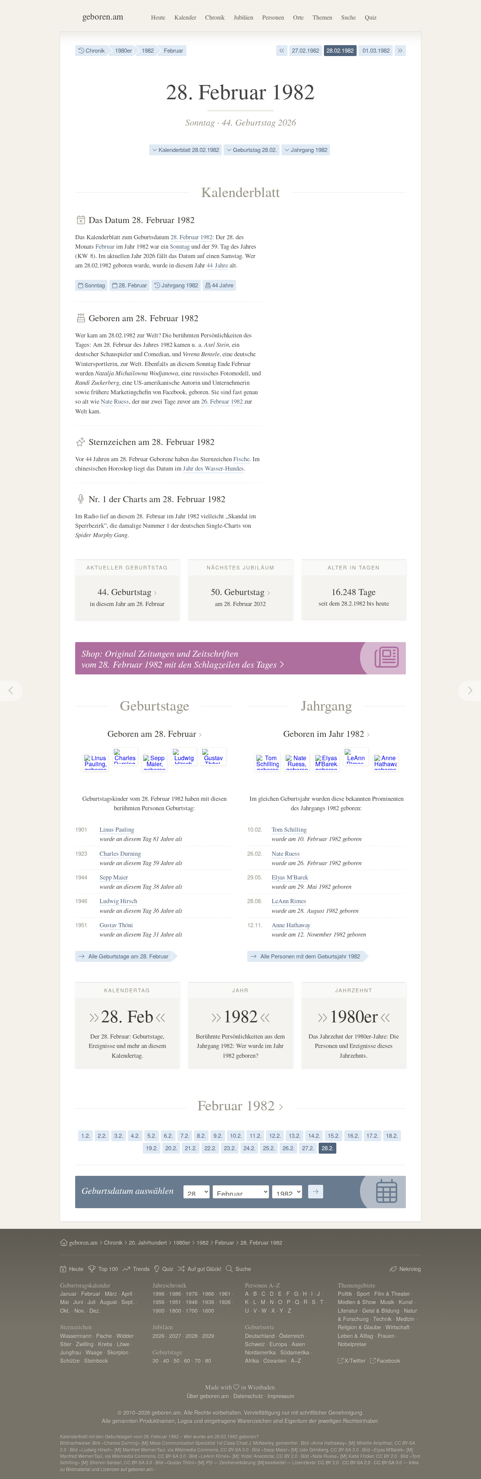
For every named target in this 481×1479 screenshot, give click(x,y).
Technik (382, 1319)
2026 (159, 1335)
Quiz (371, 17)
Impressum (281, 1396)
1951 (175, 1302)
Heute (158, 17)
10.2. (236, 1135)
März (111, 1293)
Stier (65, 1344)
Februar (173, 50)
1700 (192, 1310)
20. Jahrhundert (148, 1242)
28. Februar (185, 236)
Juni (78, 1302)
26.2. (289, 1148)
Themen (322, 17)
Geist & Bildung (380, 1310)
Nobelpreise (352, 1344)
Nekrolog (410, 1268)
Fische (241, 458)
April (126, 1293)
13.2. (295, 1135)
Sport (363, 1293)
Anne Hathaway (291, 924)
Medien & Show (357, 1302)
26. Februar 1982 (222, 401)
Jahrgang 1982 (308, 149)
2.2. (102, 1135)
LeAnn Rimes (289, 900)
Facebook (388, 1360)
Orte (298, 17)
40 (166, 1360)
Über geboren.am (208, 1396)
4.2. (135, 1135)
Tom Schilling (289, 829)
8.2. (201, 1135)
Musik (387, 1302)
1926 (225, 1302)
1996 (159, 1293)
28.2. (328, 1148)
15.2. (334, 1135)
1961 (225, 1293)
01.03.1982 (375, 50)
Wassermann (76, 1335)
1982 (148, 50)
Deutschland (260, 1335)
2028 (192, 1335)
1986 (175, 1293)
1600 (208, 1310)
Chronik (215, 17)
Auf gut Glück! (204, 1268)
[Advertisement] (349, 327)
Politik (345, 1293)
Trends (141, 1268)
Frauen (386, 1335)
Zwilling (85, 1344)
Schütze (70, 1360)
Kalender (185, 17)
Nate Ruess (115, 401)
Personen (273, 17)
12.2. (275, 1135)
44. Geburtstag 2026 (259, 122)
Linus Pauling (117, 829)
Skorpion (118, 1352)
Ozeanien (274, 1360)
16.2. (353, 1135)
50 (177, 1360)
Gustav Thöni (116, 924)
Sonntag (200, 122)
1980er (123, 50)
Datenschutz (248, 1396)
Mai (64, 1302)
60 (187, 1360)
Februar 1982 (236, 1105)
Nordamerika (260, 1352)
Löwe (123, 1344)
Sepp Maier (114, 877)
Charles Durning (120, 853)
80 (208, 1360)
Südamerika (294, 1352)
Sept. (127, 1302)
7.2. (184, 1135)
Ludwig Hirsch (118, 900)
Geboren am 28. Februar (151, 733)
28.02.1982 (340, 50)
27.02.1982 (305, 50)
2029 (208, 1335)
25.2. (269, 1148)
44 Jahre (217, 265)
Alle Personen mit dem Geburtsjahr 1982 (309, 956)
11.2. (256, 1135)
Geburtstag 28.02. (254, 149)
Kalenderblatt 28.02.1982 (188, 149)
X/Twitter (355, 1360)
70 (198, 1360)
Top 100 (108, 1268)
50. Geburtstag (238, 592)
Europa (278, 1344)
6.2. (168, 1135)
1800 (175, 1310)
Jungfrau (70, 1352)
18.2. (392, 1135)
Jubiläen (243, 17)
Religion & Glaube (359, 1327)
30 (156, 1360)
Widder (125, 1335)
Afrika (252, 1360)
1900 (159, 1310)
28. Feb (127, 1015)
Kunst (406, 1302)
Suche (348, 17)
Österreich (291, 1335)
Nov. (79, 1310)
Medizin (405, 1319)
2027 (175, 1335)
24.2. (250, 1148)
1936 (208, 1302)
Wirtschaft (398, 1327)
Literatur (348, 1310)
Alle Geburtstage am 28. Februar (127, 956)
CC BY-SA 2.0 (356, 1462)
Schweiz (255, 1344)
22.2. (210, 1148)
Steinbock (96, 1360)
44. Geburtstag (124, 592)
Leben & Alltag (355, 1335)
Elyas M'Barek (290, 877)
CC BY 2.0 (328, 1462)
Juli (91, 1302)
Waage (94, 1352)
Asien (298, 1344)
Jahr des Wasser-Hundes (213, 468)
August (108, 1302)
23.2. (230, 1148)
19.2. (152, 1148)
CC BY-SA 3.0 (388, 1462)
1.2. (85, 1135)
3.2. (118, 1135)
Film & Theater (392, 1293)
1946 (192, 1302)
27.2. (308, 1148)
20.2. (171, 1148)
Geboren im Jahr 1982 (323, 733)
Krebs (105, 1344)
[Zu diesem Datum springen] (315, 1191)
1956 (159, 1302)
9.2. (217, 1135)
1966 (208, 1293)
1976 (192, 1293)
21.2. (191, 1148)
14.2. (314, 1135)
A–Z (296, 1360)
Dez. (94, 1310)
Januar (68, 1293)
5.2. (151, 1135)
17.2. (372, 1135)
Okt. (65, 1310)
